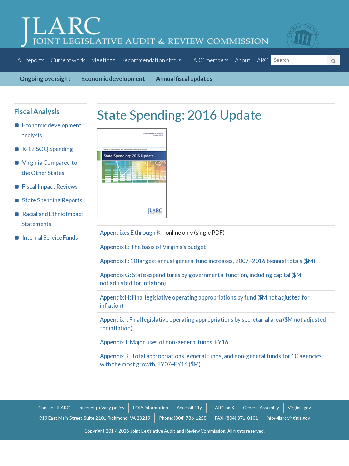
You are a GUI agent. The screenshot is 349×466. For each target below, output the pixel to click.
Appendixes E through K (130, 232)
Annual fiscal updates (184, 78)
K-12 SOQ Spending (47, 148)
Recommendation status (151, 60)
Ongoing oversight (45, 78)
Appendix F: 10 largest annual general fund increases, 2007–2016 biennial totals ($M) (207, 260)
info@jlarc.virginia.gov (288, 418)
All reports (31, 60)
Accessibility (189, 407)
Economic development (113, 78)
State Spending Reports (52, 200)
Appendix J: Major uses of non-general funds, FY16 (164, 342)
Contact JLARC (54, 407)
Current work (68, 60)
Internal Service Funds (50, 237)
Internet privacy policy (101, 407)
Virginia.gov (299, 407)
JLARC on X (222, 407)
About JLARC (251, 60)
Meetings (103, 60)
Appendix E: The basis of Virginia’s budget (153, 246)
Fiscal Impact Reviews (50, 186)
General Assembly (261, 407)
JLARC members (208, 60)
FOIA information (150, 407)
